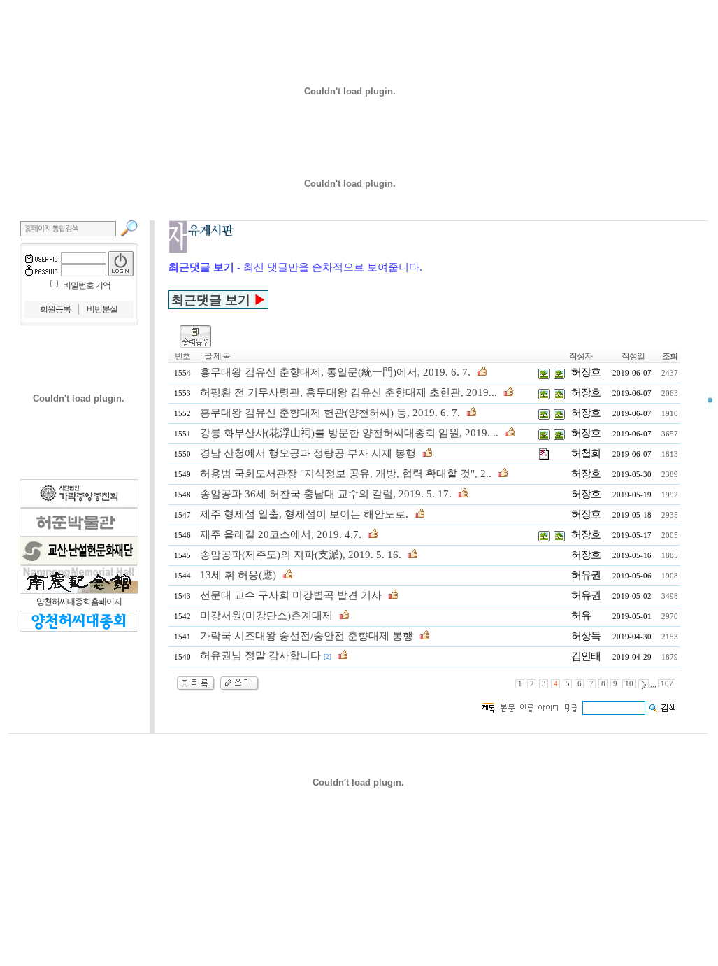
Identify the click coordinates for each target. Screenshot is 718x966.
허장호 (586, 372)
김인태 (586, 656)
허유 (581, 615)
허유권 (586, 575)
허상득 (586, 635)
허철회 (586, 453)
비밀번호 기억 (86, 285)
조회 (669, 356)
